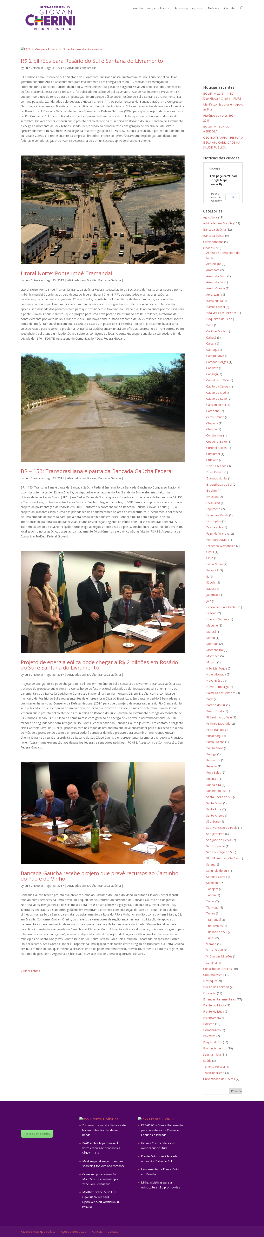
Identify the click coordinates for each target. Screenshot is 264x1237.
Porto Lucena (215, 742)
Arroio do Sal (215, 282)
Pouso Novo (214, 748)
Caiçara (211, 343)
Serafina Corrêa (216, 877)
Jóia (208, 601)
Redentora (213, 760)
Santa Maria (214, 803)
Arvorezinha (214, 294)
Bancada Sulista (213, 236)
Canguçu (212, 374)
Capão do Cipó (216, 393)
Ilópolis (211, 582)
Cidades (208, 248)
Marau (210, 638)
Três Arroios (214, 926)
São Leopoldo (215, 846)
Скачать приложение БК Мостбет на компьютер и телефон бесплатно (100, 1179)
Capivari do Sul (216, 405)
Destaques (210, 981)
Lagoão (211, 613)
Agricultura (210, 217)
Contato (229, 8)
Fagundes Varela (217, 515)
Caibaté (211, 337)
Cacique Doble (216, 331)
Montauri (212, 644)
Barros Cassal (215, 307)
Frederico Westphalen (220, 546)
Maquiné (212, 625)
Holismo (208, 1024)
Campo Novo (215, 356)
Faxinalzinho (214, 527)
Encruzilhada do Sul (219, 484)
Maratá (211, 632)
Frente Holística (213, 1011)
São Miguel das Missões (222, 858)
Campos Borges (217, 362)
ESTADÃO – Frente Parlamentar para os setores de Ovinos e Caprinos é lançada (162, 1130)
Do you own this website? (216, 197)
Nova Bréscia (215, 680)
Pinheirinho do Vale (219, 717)
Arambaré (212, 270)
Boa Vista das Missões (221, 313)
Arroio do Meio (216, 276)
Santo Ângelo (215, 815)
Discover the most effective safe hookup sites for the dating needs (104, 1130)
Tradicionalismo (213, 1073)
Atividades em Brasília (82, 68)
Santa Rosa (214, 809)
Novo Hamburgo (217, 687)
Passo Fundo (215, 711)
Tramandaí (213, 919)
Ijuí (208, 576)
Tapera (211, 895)
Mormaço (212, 656)
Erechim (211, 490)
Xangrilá (211, 962)
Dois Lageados (216, 466)
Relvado (211, 766)
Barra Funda (214, 301)
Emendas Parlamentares (219, 999)
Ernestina (212, 497)
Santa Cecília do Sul (219, 797)
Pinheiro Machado (218, 723)
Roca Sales (213, 772)
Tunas (210, 938)
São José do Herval (219, 840)
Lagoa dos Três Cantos (222, 607)
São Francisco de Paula (221, 828)
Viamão (211, 944)
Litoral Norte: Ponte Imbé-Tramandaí (66, 273)
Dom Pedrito (215, 472)
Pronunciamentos (215, 1048)
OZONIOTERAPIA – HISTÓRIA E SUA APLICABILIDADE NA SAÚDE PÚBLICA (223, 142)
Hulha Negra (214, 564)
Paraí (209, 699)
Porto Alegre (214, 736)
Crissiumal (213, 454)
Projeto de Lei (212, 1042)
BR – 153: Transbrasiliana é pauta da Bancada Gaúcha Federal (97, 471)
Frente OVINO (161, 1118)
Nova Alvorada (216, 674)
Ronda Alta (213, 785)
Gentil (210, 552)
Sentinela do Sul (216, 871)
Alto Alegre (213, 264)
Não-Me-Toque (216, 668)
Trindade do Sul (216, 932)
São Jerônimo (215, 834)
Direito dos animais (216, 987)
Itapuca (211, 589)
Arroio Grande (215, 288)
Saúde (207, 1061)
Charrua (211, 429)
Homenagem (212, 1030)
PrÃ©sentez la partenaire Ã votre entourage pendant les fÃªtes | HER (101, 1148)
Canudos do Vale (217, 380)
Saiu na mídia (212, 1054)
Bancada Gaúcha (109, 280)
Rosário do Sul (216, 791)
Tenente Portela (214, 1067)
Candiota (212, 368)
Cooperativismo (213, 975)
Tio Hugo (212, 907)
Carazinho (213, 411)
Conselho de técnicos (217, 969)
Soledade (212, 883)
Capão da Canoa (217, 386)
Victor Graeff (214, 950)
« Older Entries (30, 971)
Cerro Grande (215, 417)
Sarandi (211, 864)
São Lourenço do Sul (220, 852)
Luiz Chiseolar (34, 68)
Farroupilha (213, 521)
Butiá (209, 325)
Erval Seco (213, 503)
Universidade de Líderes (219, 1079)
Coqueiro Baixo (216, 441)
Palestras (209, 1036)
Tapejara (212, 889)
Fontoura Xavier (216, 540)
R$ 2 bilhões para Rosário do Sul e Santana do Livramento (92, 60)
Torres (210, 913)
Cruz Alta (212, 460)
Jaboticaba (213, 595)
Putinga (211, 754)
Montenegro (214, 650)
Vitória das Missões (219, 956)
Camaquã (212, 350)
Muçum (211, 662)
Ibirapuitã (212, 570)
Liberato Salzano (217, 619)
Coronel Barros (216, 448)
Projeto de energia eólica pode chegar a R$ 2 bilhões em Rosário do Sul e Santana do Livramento (99, 664)
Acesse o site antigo (37, 1133)
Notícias (213, 8)
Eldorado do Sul (216, 478)
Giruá (209, 558)
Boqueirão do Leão (219, 319)
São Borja (213, 821)
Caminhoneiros (213, 242)
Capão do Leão (216, 398)
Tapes (210, 901)
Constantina (214, 435)
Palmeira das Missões (221, 693)
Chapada (212, 423)
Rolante (211, 779)
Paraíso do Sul (215, 705)
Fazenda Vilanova (218, 533)
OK (232, 197)
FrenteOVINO (212, 1018)
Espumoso (213, 509)
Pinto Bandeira (216, 730)
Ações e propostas (187, 8)
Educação (209, 993)
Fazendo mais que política (148, 8)
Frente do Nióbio (214, 1005)
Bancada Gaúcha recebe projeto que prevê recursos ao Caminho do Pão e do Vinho (99, 875)
